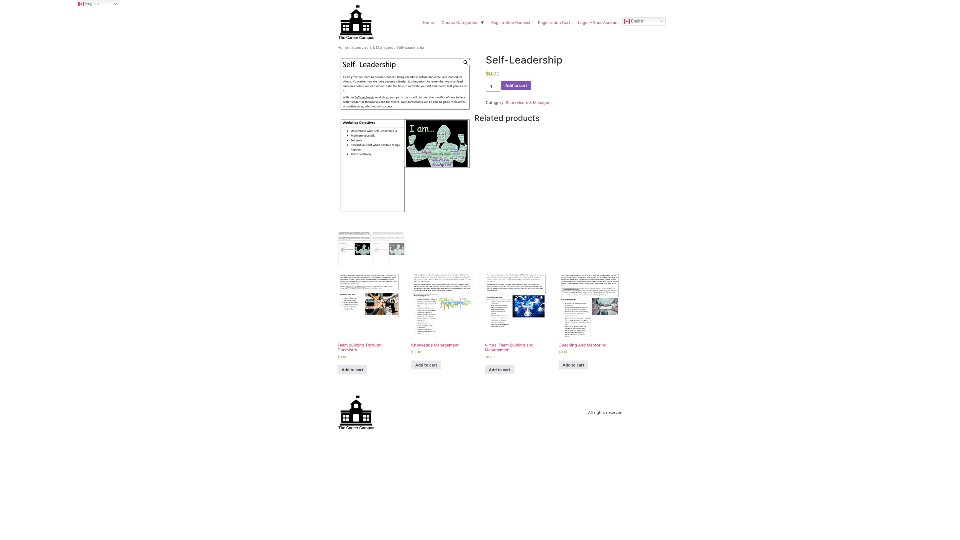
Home (428, 22)
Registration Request (510, 22)
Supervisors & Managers (372, 47)
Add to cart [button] (352, 369)
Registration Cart (554, 22)
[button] (465, 62)
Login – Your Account (598, 22)
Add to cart (516, 85)
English (637, 21)
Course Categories (459, 22)
